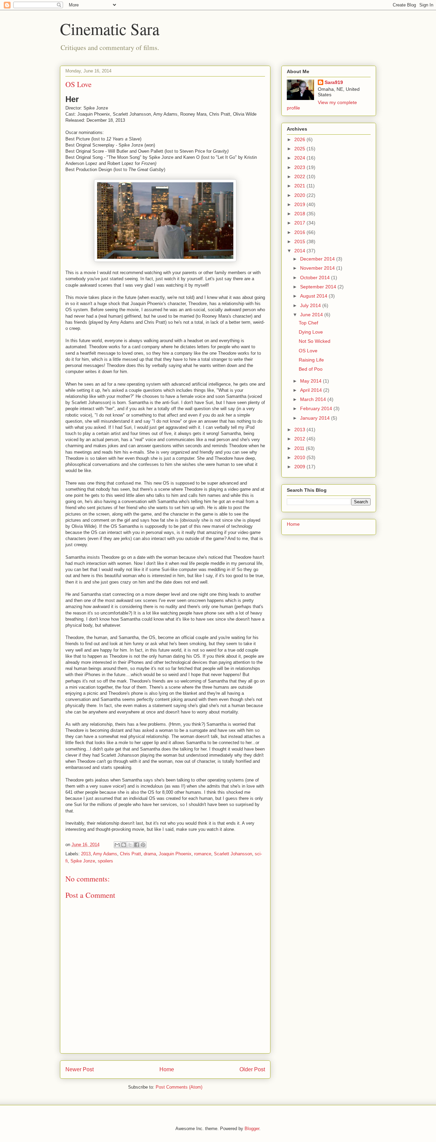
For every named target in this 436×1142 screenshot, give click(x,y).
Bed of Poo (311, 369)
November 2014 (318, 268)
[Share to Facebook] (136, 844)
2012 (300, 438)
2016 (300, 232)
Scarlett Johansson (233, 853)
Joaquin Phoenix (175, 853)
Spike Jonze (83, 860)
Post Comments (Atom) (179, 1087)
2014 (300, 250)
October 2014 (315, 277)
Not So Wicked (314, 341)
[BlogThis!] (123, 844)
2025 (300, 148)
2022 (300, 176)
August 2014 (314, 296)
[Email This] (117, 844)
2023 (300, 167)
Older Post (252, 1069)
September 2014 (319, 286)
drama (150, 853)
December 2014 (318, 259)
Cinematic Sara (109, 28)
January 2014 (315, 418)
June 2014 (312, 314)
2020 (300, 195)
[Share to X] (130, 844)
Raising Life (311, 360)
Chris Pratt (130, 853)
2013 (86, 853)
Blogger (252, 1128)
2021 (300, 185)
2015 (300, 241)
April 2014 (311, 390)
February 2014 (316, 408)
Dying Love (311, 332)
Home (166, 1069)
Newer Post (79, 1069)
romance (202, 853)
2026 (300, 139)
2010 (300, 457)
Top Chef (308, 322)
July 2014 (311, 305)
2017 (300, 222)
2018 (300, 213)
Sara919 (334, 82)
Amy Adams (105, 853)
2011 (300, 448)
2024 (300, 158)
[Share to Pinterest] (143, 844)
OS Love (308, 350)
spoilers (105, 860)
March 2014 (313, 399)
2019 (300, 204)
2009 (300, 466)
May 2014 (311, 381)
